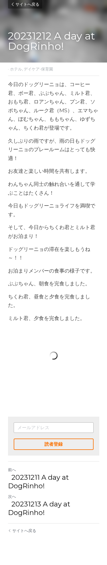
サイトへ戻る (27, 4)
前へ (12, 469)
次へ (12, 496)
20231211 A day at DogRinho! (38, 481)
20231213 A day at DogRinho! (39, 508)
